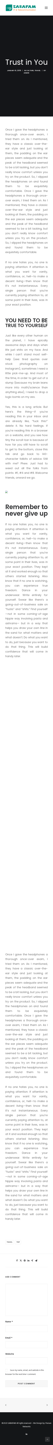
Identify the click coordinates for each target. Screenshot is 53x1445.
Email (8, 1338)
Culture (30, 70)
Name (9, 1322)
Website (9, 1354)
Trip (18, 1242)
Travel (38, 70)
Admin (26, 73)
